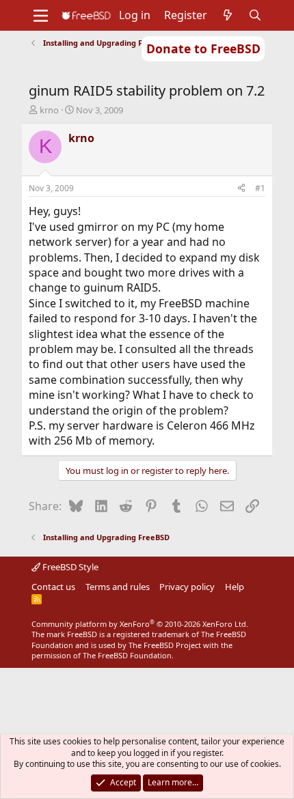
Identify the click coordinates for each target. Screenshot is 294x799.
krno (49, 110)
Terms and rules (117, 586)
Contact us (53, 586)
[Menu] (41, 15)
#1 (260, 188)
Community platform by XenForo (139, 624)
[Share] (241, 189)
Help (234, 586)
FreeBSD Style (69, 567)
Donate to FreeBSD (203, 48)
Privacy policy (187, 586)
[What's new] (228, 15)
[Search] (255, 15)
